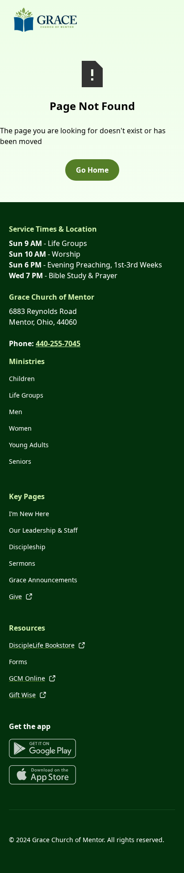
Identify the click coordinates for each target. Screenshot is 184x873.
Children (22, 378)
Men (15, 411)
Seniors (20, 461)
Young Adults (29, 445)
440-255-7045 (58, 343)
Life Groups (26, 395)
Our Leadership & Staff (43, 530)
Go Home (92, 170)
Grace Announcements (43, 580)
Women (20, 428)
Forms (18, 661)
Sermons (22, 563)
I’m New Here (29, 513)
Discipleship (27, 546)
